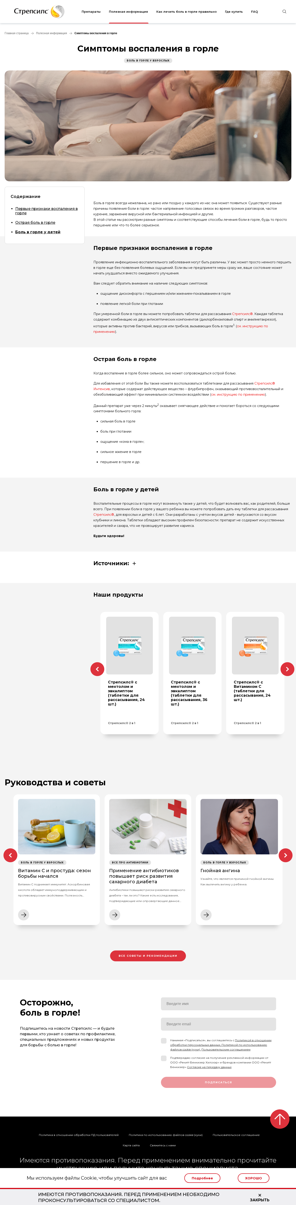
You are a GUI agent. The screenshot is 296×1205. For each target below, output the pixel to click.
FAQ (254, 11)
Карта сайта (131, 1145)
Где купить (234, 11)
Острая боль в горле (35, 222)
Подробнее (202, 1178)
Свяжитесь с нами (163, 1145)
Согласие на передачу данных (209, 1067)
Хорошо (253, 1178)
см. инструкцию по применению (238, 394)
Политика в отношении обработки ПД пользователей (79, 1135)
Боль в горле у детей (37, 232)
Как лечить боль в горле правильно (186, 11)
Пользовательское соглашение (236, 1135)
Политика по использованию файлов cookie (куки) (166, 1135)
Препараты (91, 11)
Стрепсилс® (242, 314)
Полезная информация (128, 11)
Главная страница (17, 33)
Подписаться (218, 1082)
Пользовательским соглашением (225, 1049)
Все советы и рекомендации (148, 955)
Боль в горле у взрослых (148, 60)
